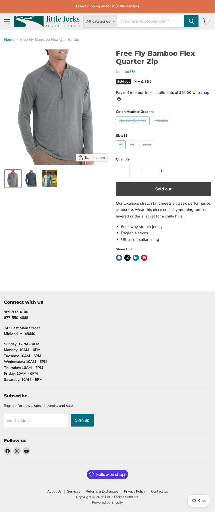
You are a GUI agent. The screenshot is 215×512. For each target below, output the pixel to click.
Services (73, 491)
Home (9, 39)
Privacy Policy (134, 491)
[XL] (133, 150)
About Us (54, 491)
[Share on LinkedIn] (136, 258)
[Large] (147, 150)
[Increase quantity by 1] (161, 171)
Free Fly (128, 71)
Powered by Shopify (107, 502)
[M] (121, 150)
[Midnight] (162, 126)
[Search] (191, 21)
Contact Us (159, 491)
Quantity (123, 159)
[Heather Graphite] (133, 126)
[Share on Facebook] (119, 258)
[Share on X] (127, 258)
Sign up (82, 420)
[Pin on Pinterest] (144, 258)
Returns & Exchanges (102, 491)
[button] (13, 178)
